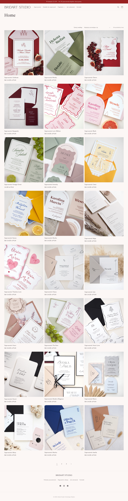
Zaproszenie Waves (90, 399)
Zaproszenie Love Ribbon (52, 131)
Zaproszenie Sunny (10, 238)
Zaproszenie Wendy (50, 77)
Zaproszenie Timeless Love (12, 292)
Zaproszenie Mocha (50, 238)
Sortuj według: (78, 27)
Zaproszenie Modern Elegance (54, 399)
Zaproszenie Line (90, 292)
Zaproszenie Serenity (51, 184)
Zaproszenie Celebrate (11, 77)
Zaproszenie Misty (10, 452)
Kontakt (82, 480)
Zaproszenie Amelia (91, 452)
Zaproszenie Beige (90, 238)
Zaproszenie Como (90, 184)
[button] (61, 7)
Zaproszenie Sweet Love (92, 345)
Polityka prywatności (50, 480)
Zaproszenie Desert (10, 399)
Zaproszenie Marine (50, 452)
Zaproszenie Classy (50, 292)
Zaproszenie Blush (90, 131)
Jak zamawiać (74, 480)
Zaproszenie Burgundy (11, 131)
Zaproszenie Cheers (91, 77)
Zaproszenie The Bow (51, 345)
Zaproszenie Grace (10, 345)
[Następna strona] (71, 464)
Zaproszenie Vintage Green (13, 184)
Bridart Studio (61, 497)
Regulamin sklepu (63, 480)
